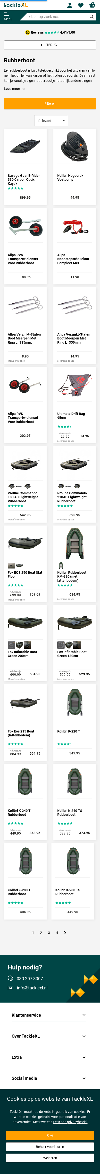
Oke (50, 1135)
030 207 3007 (30, 978)
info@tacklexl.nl (32, 988)
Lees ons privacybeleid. (70, 1122)
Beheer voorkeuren (50, 1147)
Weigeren (50, 1158)
